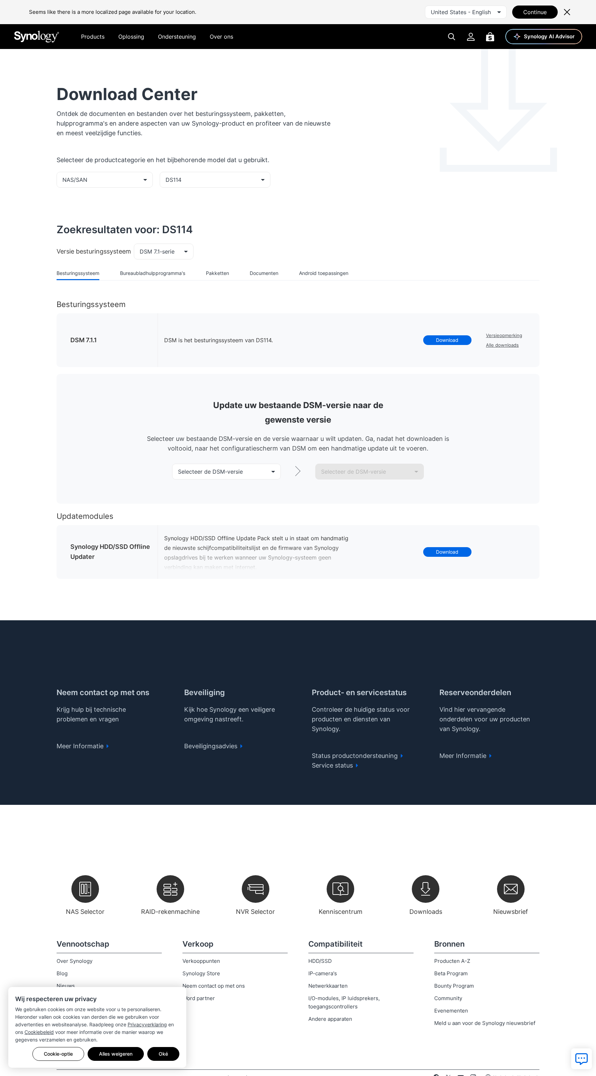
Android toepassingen (323, 273)
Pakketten (217, 273)
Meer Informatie (81, 746)
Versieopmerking (504, 335)
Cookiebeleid (39, 1032)
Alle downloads (502, 345)
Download (447, 340)
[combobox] (466, 12)
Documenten (264, 273)
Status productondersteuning (355, 755)
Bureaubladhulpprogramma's (152, 273)
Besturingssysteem (78, 273)
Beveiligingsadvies (211, 746)
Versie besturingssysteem (94, 251)
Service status (333, 765)
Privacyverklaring (147, 1024)
